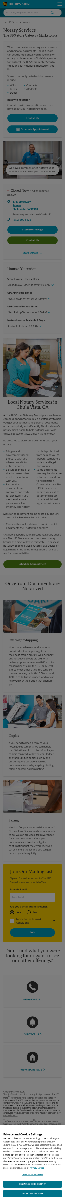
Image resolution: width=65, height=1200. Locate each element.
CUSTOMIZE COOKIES (32, 1175)
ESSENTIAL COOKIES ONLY (32, 1184)
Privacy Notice (37, 1168)
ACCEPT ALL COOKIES (32, 1194)
